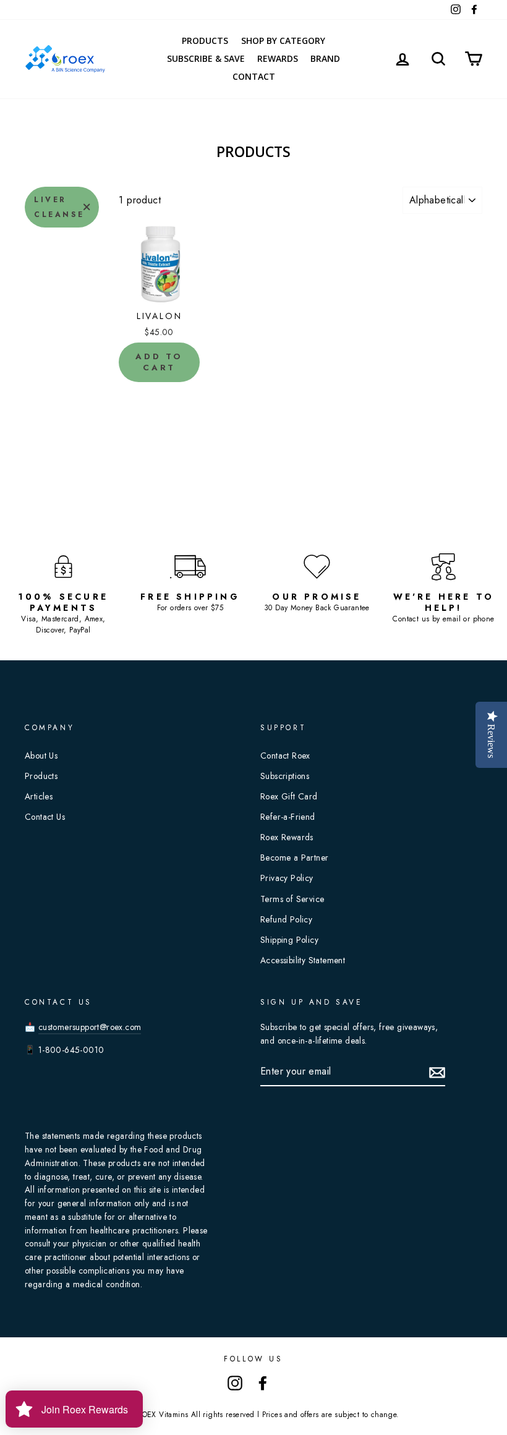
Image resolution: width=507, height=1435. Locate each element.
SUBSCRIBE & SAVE (206, 58)
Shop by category (283, 40)
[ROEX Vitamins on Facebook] (262, 1382)
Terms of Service (292, 899)
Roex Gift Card (289, 796)
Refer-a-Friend (287, 817)
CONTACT (253, 76)
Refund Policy (286, 919)
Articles (39, 796)
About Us (41, 755)
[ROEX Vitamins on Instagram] (235, 1382)
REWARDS (277, 58)
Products (205, 40)
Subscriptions (284, 776)
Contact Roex (285, 755)
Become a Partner (294, 857)
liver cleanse (59, 207)
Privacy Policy (286, 878)
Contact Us (45, 817)
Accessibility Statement (302, 960)
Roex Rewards (286, 837)
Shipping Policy (289, 940)
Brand (325, 58)
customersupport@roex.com (90, 1027)
